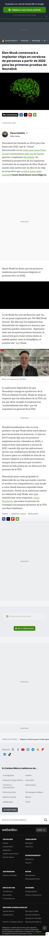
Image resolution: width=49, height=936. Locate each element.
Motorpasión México (33, 922)
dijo (18, 342)
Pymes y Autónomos (33, 895)
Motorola (24, 40)
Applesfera (7, 850)
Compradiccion (9, 898)
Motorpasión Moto (32, 879)
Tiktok (10, 754)
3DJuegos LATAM (31, 911)
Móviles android (9, 797)
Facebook (21, 115)
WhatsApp (36, 40)
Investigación (8, 775)
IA (44, 40)
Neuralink (28, 157)
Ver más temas (9, 810)
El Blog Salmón (31, 891)
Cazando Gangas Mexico (13, 780)
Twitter (25, 115)
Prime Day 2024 (9, 792)
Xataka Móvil (8, 846)
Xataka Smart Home (10, 853)
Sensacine (29, 859)
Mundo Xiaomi (8, 857)
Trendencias (7, 891)
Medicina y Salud (19, 513)
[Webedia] (10, 831)
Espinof (28, 862)
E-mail (34, 115)
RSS (38, 749)
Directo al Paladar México (13, 922)
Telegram (33, 749)
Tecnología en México (34, 792)
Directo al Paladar (10, 875)
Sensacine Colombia (33, 918)
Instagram (28, 749)
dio (42, 314)
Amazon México (11, 40)
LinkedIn (5, 754)
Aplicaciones (30, 785)
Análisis (28, 775)
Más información (39, 933)
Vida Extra (29, 846)
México (28, 797)
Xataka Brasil (8, 914)
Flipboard (30, 115)
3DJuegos (29, 843)
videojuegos (8, 801)
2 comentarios (11, 114)
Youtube (23, 749)
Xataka (5, 843)
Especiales (29, 780)
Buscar (45, 819)
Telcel (27, 801)
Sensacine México (32, 914)
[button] (18, 132)
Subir (39, 830)
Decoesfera (7, 895)
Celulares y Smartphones (8, 786)
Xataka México (8, 911)
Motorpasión (30, 875)
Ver (25, 628)
